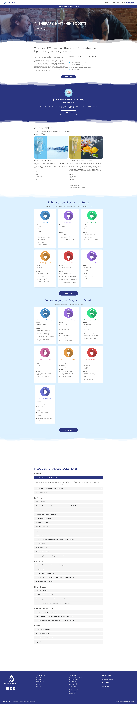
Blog (123, 2)
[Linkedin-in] (14, 688)
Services (106, 2)
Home (100, 2)
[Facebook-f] (7, 688)
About (118, 2)
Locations (112, 2)
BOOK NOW (130, 2)
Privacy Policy (130, 701)
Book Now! (105, 682)
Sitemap (118, 701)
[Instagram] (11, 688)
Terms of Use (124, 701)
